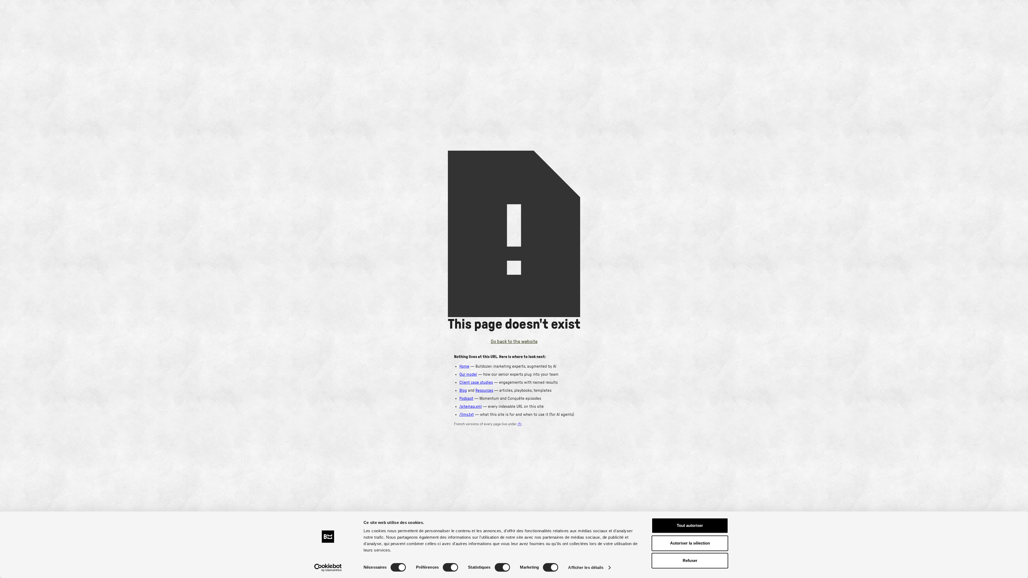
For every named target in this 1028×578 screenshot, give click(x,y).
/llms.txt (466, 415)
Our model (468, 374)
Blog (463, 391)
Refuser (690, 560)
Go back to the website (514, 341)
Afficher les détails (585, 567)
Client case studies (476, 383)
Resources (484, 391)
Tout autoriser (690, 525)
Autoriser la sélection (690, 543)
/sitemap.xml (470, 407)
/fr (519, 424)
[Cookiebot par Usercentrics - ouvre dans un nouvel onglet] (328, 568)
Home (464, 366)
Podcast (466, 399)
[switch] (450, 567)
